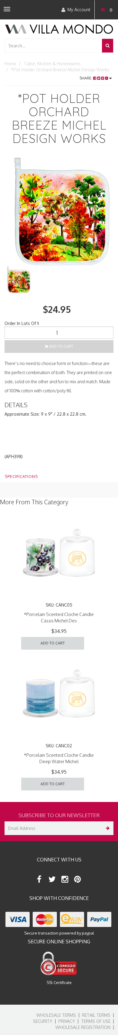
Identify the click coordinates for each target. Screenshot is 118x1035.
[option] (59, 211)
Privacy (66, 1021)
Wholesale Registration (82, 1027)
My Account (78, 9)
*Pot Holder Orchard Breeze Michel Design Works (60, 69)
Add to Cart (60, 346)
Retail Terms (96, 1015)
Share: (86, 78)
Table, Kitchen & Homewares (52, 63)
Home (10, 63)
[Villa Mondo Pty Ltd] (59, 28)
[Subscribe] (106, 828)
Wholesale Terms (56, 1015)
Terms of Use (95, 1021)
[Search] (107, 45)
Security (42, 1021)
